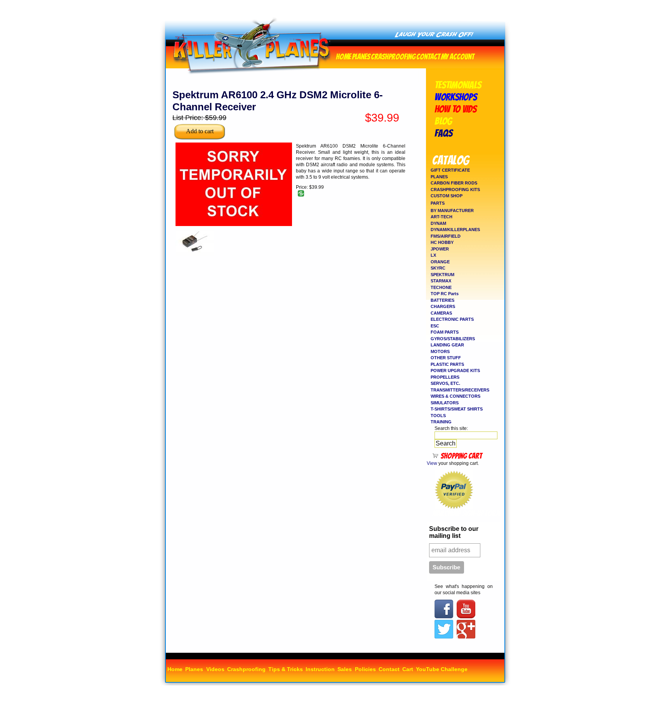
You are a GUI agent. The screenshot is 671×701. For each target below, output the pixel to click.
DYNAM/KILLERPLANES (455, 229)
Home (343, 55)
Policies (365, 669)
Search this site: (451, 428)
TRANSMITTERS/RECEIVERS (460, 390)
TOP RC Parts (445, 293)
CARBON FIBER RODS (454, 183)
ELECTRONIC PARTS (452, 319)
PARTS (438, 203)
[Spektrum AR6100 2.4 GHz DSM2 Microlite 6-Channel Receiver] (195, 254)
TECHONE (441, 287)
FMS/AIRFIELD (446, 236)
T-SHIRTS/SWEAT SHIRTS (457, 409)
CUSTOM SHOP (446, 195)
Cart (407, 669)
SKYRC (438, 268)
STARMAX (441, 280)
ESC (435, 326)
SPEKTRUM (442, 274)
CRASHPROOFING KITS (455, 189)
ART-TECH (441, 216)
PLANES (439, 176)
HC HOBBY (442, 242)
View (432, 463)
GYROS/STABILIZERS (453, 338)
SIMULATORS (445, 402)
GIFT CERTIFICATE (450, 170)
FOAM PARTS (445, 332)
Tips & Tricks (285, 669)
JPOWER (440, 249)
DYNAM (438, 223)
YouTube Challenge (442, 669)
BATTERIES (442, 300)
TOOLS (438, 415)
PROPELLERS (445, 377)
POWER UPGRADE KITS (455, 370)
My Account (457, 55)
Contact (428, 55)
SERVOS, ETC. (445, 383)
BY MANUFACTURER (452, 210)
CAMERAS (441, 313)
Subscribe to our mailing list (453, 532)
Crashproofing (393, 55)
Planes (361, 55)
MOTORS (440, 351)
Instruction (320, 669)
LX (433, 255)
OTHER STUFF (446, 357)
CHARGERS (443, 306)
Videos (215, 669)
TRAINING (441, 421)
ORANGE (440, 261)
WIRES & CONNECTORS (455, 396)
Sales (344, 669)
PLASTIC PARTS (447, 364)
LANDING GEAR (447, 345)
